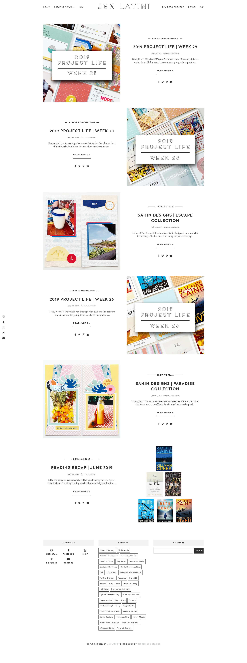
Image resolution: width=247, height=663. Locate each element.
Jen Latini (112, 644)
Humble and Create (120, 589)
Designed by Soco (108, 567)
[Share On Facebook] (158, 82)
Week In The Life (130, 622)
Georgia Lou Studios (149, 644)
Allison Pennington (109, 556)
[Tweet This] (163, 82)
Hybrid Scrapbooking (165, 38)
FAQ (202, 7)
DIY (81, 7)
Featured (122, 578)
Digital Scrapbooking (130, 567)
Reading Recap (81, 459)
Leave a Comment (171, 53)
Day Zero (121, 561)
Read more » (165, 70)
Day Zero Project (173, 7)
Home (46, 7)
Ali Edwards (123, 550)
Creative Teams (63, 7)
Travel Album (139, 617)
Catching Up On (129, 556)
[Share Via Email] (171, 82)
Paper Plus (120, 600)
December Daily (136, 561)
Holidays (104, 589)
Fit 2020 (133, 578)
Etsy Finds (111, 572)
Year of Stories (124, 628)
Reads (191, 7)
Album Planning (107, 550)
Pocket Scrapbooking (110, 606)
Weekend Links (107, 628)
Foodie (103, 583)
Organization (106, 600)
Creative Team (165, 206)
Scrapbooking (122, 617)
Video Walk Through (109, 622)
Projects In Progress (109, 611)
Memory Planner (131, 595)
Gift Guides (114, 583)
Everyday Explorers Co (130, 572)
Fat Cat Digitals (107, 578)
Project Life (128, 606)
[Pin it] (167, 82)
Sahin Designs (106, 617)
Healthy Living (130, 583)
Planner (132, 600)
